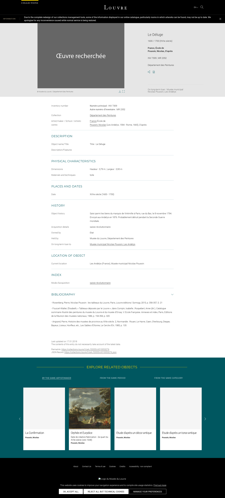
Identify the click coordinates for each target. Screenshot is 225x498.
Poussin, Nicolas (156, 51)
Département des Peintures (103, 115)
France (151, 48)
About (75, 466)
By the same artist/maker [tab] (56, 378)
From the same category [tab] (168, 378)
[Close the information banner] (220, 18)
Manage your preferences (147, 491)
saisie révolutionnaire (100, 283)
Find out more (160, 485)
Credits (122, 466)
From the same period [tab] (113, 378)
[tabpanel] (112, 418)
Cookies (112, 466)
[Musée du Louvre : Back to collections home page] (115, 7)
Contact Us (86, 466)
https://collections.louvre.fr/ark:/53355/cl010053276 (85, 349)
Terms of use (100, 466)
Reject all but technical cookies (106, 491)
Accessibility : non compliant (140, 466)
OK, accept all (71, 491)
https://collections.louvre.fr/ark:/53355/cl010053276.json (90, 352)
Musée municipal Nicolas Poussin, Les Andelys (112, 244)
